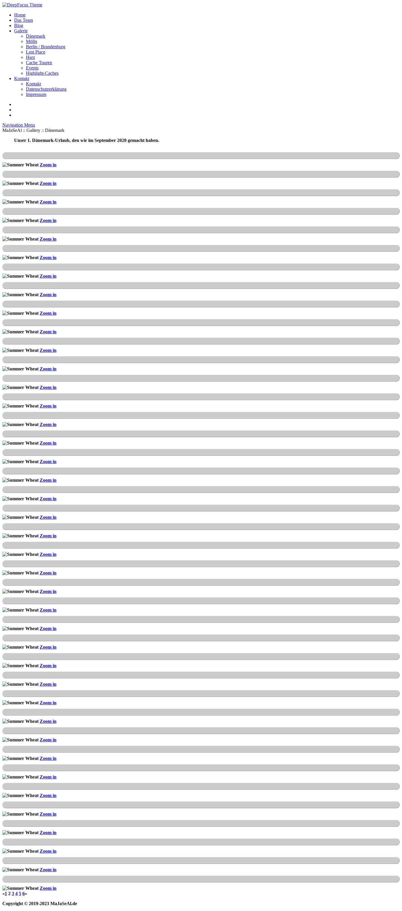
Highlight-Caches (42, 73)
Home (20, 14)
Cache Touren (39, 62)
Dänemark (35, 36)
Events (32, 67)
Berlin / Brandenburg (45, 46)
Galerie (21, 30)
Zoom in (48, 164)
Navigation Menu (18, 124)
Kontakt (21, 78)
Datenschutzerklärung (46, 89)
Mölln (31, 41)
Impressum (36, 94)
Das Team (23, 20)
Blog (18, 25)
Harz (30, 57)
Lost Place (35, 51)
